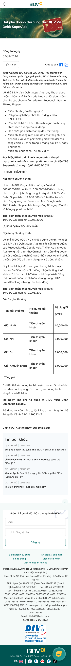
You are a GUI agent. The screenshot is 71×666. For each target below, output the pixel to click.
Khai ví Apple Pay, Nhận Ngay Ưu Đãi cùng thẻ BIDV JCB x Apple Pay (33, 475)
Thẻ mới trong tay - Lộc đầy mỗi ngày (25, 486)
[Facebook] (30, 661)
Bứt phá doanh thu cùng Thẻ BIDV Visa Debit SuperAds (35, 449)
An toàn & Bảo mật (51, 554)
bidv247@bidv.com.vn (39, 616)
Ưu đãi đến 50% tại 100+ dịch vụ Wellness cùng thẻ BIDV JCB (32, 461)
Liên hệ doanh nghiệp (35, 562)
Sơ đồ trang (19, 558)
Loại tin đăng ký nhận (18, 532)
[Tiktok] (55, 661)
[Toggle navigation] (66, 4)
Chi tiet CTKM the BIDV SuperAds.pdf (26, 427)
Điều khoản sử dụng (19, 554)
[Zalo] (49, 661)
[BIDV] (35, 650)
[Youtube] (42, 661)
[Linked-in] (36, 661)
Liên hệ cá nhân (51, 558)
